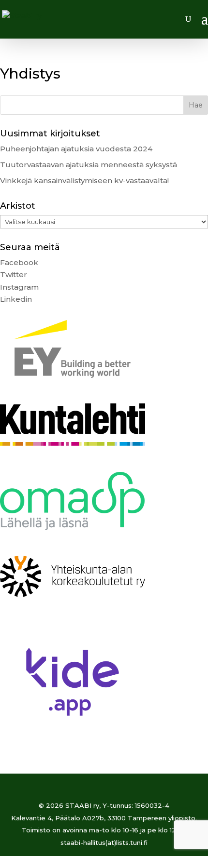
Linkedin (16, 299)
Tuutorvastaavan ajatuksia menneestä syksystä (88, 164)
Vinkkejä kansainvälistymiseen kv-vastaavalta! (84, 180)
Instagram (19, 287)
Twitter (13, 274)
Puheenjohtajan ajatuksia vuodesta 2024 (76, 148)
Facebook (19, 262)
